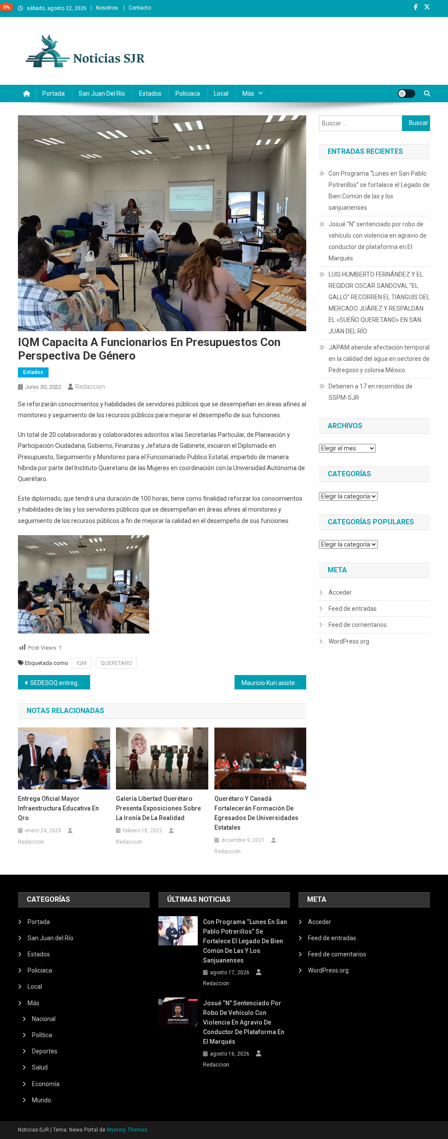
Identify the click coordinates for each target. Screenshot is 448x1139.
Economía (46, 1083)
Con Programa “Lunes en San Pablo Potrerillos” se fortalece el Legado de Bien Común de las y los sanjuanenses (379, 190)
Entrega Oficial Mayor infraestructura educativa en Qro (58, 808)
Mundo (41, 1100)
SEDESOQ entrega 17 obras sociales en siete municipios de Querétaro (60, 682)
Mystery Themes (127, 1130)
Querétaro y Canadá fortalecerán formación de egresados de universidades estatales (256, 813)
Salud (40, 1067)
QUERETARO (116, 663)
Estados (150, 93)
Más (248, 93)
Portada (53, 93)
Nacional (44, 1018)
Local (221, 93)
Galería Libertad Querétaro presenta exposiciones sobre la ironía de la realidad (158, 808)
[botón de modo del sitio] (406, 93)
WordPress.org (349, 641)
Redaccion (90, 386)
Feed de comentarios (358, 624)
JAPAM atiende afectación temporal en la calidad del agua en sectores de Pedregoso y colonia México (379, 359)
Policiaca (187, 93)
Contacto (140, 8)
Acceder (340, 592)
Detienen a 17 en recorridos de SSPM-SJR (371, 392)
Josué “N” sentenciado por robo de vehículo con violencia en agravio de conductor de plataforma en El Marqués (378, 241)
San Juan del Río (102, 93)
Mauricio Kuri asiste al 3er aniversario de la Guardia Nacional (274, 682)
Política (42, 1035)
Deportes (44, 1051)
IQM (82, 663)
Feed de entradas (353, 608)
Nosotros (107, 8)
